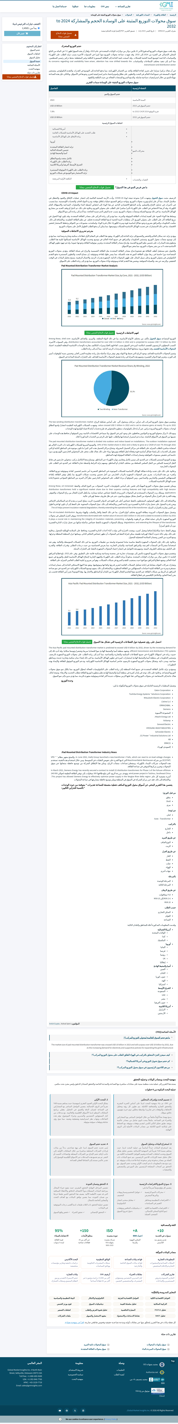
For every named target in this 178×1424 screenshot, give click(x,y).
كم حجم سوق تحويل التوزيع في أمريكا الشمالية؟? (148, 1061)
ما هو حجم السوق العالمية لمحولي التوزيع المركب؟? (147, 1037)
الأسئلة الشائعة (33, 65)
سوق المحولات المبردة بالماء (154, 1349)
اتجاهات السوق (33, 53)
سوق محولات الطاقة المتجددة (93, 1349)
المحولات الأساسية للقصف (164, 348)
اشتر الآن (20, 33)
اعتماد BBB (137, 1235)
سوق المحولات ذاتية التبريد (95, 1344)
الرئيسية (173, 15)
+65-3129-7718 (35, 1382)
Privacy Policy (111, 1419)
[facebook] (66, 1410)
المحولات (128, 15)
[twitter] (75, 1410)
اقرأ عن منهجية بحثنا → (74, 1322)
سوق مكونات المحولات (156, 1344)
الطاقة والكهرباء (160, 15)
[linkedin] (83, 1410)
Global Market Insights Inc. (138, 1410)
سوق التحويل (157, 198)
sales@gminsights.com (32, 1385)
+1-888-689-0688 (35, 1376)
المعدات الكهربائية (143, 15)
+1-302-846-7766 (35, 1379)
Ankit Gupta (54, 1023)
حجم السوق (35, 50)
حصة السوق (35, 61)
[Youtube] (59, 1410)
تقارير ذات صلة (33, 72)
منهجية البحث (34, 68)
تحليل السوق (34, 57)
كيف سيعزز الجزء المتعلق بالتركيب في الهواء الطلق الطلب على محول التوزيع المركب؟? (130, 1054)
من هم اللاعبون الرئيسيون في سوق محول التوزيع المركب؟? (143, 1067)
